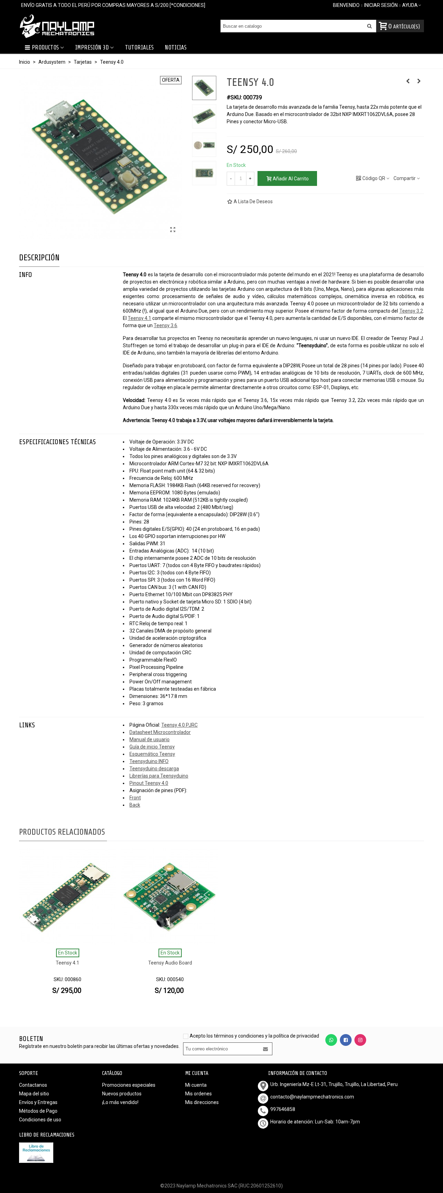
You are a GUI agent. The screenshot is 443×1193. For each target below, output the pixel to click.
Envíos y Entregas (38, 1102)
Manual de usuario (149, 739)
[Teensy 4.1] (67, 896)
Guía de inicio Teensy (152, 747)
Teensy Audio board (170, 963)
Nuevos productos (122, 1093)
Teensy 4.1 (139, 318)
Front (135, 797)
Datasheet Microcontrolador (160, 732)
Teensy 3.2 (411, 311)
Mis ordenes (198, 1093)
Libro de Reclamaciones (46, 1135)
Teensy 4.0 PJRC (179, 725)
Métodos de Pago (38, 1111)
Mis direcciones (202, 1102)
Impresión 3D (92, 47)
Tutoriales (139, 47)
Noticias (176, 47)
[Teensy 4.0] (173, 230)
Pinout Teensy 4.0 (148, 783)
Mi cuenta (196, 1085)
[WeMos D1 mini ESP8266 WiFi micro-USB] (419, 81)
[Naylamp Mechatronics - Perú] (57, 25)
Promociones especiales (128, 1085)
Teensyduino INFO (149, 761)
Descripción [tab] (39, 257)
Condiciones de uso (40, 1119)
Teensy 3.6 (165, 325)
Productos (45, 47)
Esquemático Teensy (152, 754)
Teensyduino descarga (154, 768)
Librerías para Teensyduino (158, 776)
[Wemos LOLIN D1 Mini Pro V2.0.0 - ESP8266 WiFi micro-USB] (408, 81)
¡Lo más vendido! (120, 1102)
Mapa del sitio (34, 1093)
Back (134, 805)
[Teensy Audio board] (169, 896)
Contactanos (33, 1085)
